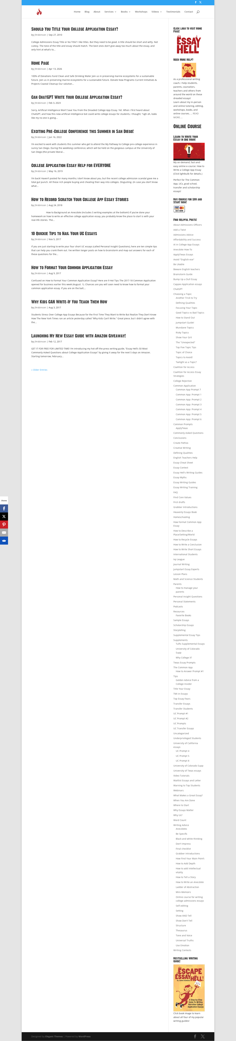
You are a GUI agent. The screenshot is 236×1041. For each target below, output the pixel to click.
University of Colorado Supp (188, 765)
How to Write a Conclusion (187, 544)
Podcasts (178, 606)
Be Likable (178, 264)
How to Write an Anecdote (190, 882)
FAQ (175, 492)
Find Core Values (182, 497)
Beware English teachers (186, 269)
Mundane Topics (185, 327)
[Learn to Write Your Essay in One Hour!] (189, 151)
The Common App (183, 667)
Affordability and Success (187, 239)
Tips (175, 676)
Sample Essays (181, 620)
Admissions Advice (183, 234)
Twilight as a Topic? (186, 362)
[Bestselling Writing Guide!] (189, 987)
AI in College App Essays (186, 244)
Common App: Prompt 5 (188, 414)
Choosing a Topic (182, 294)
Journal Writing (181, 564)
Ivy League (179, 559)
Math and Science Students (188, 579)
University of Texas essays (187, 770)
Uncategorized (181, 733)
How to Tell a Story (186, 877)
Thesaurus (181, 930)
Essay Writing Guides (184, 482)
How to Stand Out (185, 317)
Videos (155, 12)
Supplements (180, 640)
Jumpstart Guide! (185, 322)
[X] (4, 516)
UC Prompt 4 (182, 750)
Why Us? (177, 815)
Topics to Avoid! (184, 357)
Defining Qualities (185, 302)
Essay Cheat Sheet (183, 462)
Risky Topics (182, 332)
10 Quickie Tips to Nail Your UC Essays (64, 234)
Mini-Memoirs (183, 892)
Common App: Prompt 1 (188, 394)
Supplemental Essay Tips (186, 635)
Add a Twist (179, 229)
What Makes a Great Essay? (188, 795)
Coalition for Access (183, 367)
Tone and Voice (184, 935)
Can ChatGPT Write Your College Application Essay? (76, 97)
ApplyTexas (182, 428)
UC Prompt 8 (182, 760)
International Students (185, 554)
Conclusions (179, 437)
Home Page (40, 63)
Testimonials (173, 12)
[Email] (4, 533)
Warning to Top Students (186, 785)
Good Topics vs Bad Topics (190, 312)
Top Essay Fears (181, 698)
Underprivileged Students (187, 738)
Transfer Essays (181, 703)
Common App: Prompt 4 (188, 409)
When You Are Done (184, 800)
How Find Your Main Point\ (190, 858)
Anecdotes (181, 828)
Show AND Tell (184, 915)
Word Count (179, 820)
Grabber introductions (188, 853)
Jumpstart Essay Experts (186, 569)
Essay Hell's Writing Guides (187, 472)
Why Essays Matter (183, 810)
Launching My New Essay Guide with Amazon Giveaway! (78, 336)
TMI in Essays (180, 693)
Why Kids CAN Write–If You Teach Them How (69, 302)
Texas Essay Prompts (184, 662)
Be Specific (181, 833)
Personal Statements (184, 601)
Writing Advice (181, 825)
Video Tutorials (181, 775)
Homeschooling (181, 517)
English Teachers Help (185, 457)
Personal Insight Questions (187, 596)
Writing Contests (182, 950)
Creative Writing (182, 447)
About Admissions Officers (187, 224)
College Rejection (182, 380)
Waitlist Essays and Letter (187, 780)
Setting (179, 910)
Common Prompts (183, 424)
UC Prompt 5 (182, 755)
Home (77, 12)
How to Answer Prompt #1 (190, 671)
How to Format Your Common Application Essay (72, 268)
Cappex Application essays (187, 284)
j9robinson (40, 34)
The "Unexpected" (185, 342)
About (97, 12)
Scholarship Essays (183, 625)
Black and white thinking (189, 838)
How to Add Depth (185, 863)
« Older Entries (39, 369)
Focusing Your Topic (186, 307)
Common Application (184, 385)
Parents (177, 584)
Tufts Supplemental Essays (190, 643)
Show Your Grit (184, 337)
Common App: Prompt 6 (188, 419)
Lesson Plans (180, 574)
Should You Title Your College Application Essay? (74, 29)
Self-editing (182, 905)
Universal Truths (185, 940)
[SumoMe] (4, 541)
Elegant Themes (54, 1036)
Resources (178, 611)
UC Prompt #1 (180, 713)
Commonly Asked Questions (188, 432)
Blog (87, 12)
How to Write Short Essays (187, 549)
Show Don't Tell (184, 920)
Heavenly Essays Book (185, 512)
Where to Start (181, 805)
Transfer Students (183, 708)
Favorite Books (183, 615)
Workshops (141, 12)
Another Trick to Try (186, 297)
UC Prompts (179, 723)
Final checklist (183, 848)
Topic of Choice (184, 352)
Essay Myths (180, 477)
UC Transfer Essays (183, 728)
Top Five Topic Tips (186, 347)
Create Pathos (180, 442)
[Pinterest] (4, 524)
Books (124, 12)
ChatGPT (178, 289)
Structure (181, 925)
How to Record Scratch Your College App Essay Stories (79, 200)
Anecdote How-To (182, 249)
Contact (188, 12)
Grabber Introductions (185, 507)
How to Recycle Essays (185, 539)
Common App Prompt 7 (188, 389)
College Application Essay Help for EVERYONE (71, 165)
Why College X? (184, 657)
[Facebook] (4, 508)
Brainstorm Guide (182, 274)
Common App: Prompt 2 (188, 399)
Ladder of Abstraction (187, 887)
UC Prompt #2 (180, 718)
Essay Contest (180, 467)
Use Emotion (182, 945)
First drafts (179, 502)
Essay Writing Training (185, 487)
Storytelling (179, 630)
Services (109, 12)
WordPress (85, 1036)
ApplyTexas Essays (183, 254)
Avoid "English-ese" (183, 259)
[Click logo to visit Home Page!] (189, 44)
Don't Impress (183, 843)
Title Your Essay (181, 688)
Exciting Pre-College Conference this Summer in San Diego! (82, 131)
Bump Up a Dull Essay (185, 279)
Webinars (178, 790)
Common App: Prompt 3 (188, 404)
